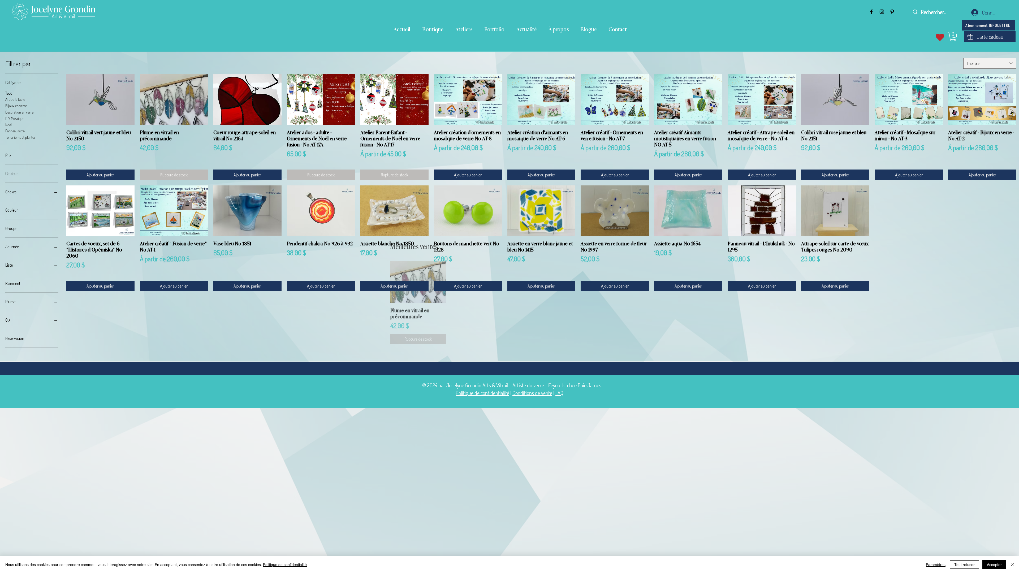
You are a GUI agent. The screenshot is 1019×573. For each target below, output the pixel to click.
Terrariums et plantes (20, 137)
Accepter (994, 564)
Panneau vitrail (15, 131)
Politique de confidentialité (482, 392)
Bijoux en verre (16, 105)
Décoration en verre (19, 112)
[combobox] (989, 63)
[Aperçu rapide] (100, 99)
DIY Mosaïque (14, 118)
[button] (953, 36)
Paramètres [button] (935, 564)
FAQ (559, 392)
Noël (8, 125)
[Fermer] (1012, 564)
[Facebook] (871, 12)
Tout (8, 93)
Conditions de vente (532, 392)
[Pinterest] (892, 12)
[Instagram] (882, 12)
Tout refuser (964, 564)
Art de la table (15, 99)
